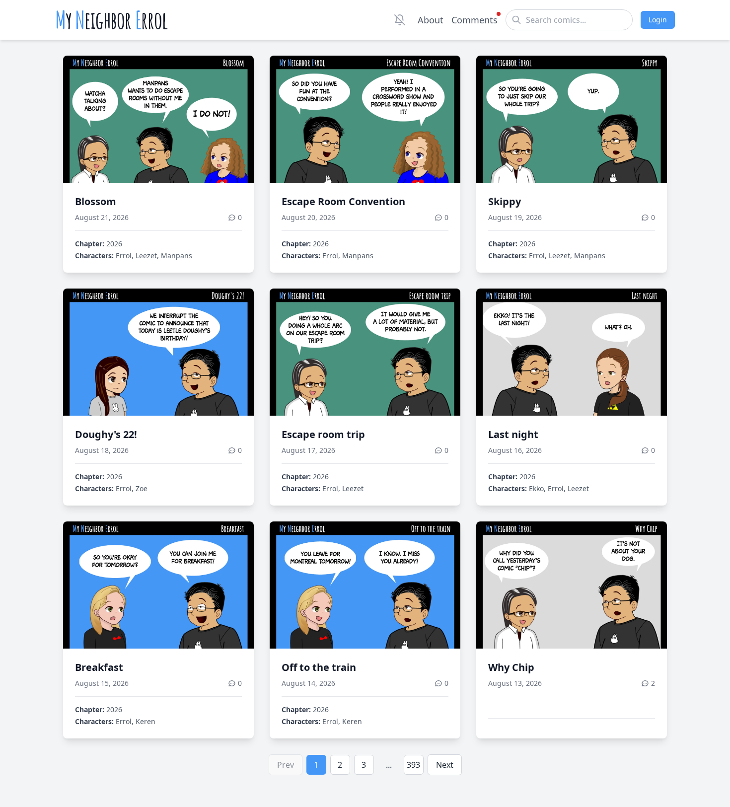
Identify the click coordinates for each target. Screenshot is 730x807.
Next (444, 764)
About (430, 20)
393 (413, 764)
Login (658, 19)
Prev (285, 764)
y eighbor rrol (111, 20)
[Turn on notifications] (400, 20)
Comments (474, 20)
